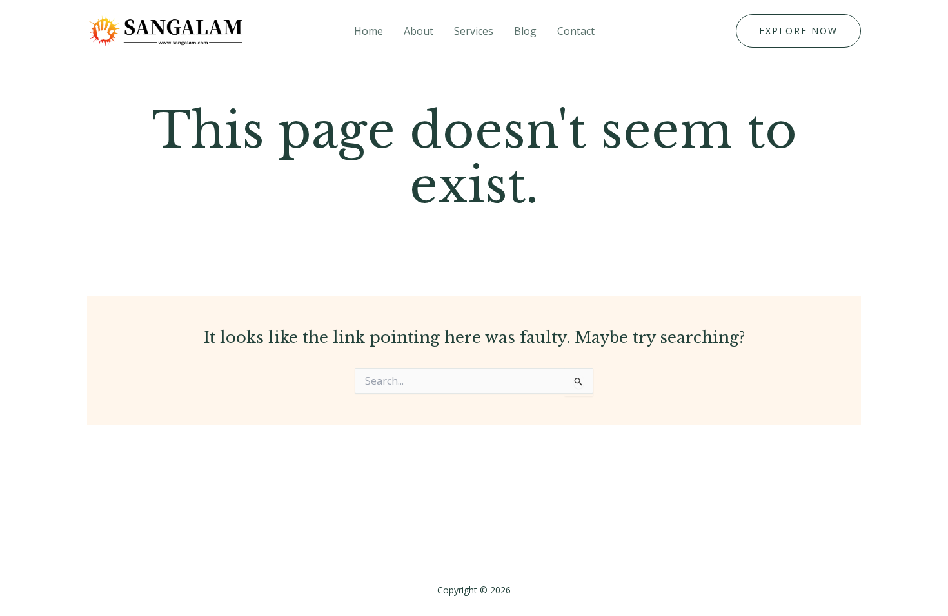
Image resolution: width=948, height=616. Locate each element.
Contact (576, 31)
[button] (798, 31)
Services (473, 31)
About (418, 31)
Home (368, 31)
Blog (525, 31)
